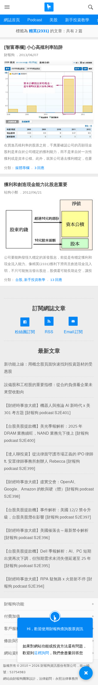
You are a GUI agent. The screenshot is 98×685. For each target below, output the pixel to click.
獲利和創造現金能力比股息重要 (35, 184)
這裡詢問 (41, 653)
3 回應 (39, 168)
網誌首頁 (12, 20)
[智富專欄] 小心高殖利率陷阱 (33, 47)
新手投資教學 (77, 20)
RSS (49, 331)
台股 (19, 280)
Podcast (34, 20)
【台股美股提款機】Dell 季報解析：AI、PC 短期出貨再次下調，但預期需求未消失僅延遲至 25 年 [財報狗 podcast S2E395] (47, 558)
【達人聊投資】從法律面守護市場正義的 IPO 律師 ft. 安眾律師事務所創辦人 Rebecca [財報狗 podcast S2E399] (48, 461)
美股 (54, 20)
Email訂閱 (73, 331)
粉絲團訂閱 (25, 331)
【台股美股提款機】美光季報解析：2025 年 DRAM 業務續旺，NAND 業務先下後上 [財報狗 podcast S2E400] (46, 433)
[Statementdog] (49, 7)
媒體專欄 (22, 168)
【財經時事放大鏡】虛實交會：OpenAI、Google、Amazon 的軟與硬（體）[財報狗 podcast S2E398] (49, 489)
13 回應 (56, 280)
